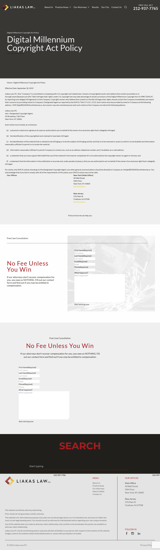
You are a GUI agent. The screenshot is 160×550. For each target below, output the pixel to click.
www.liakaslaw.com (20, 96)
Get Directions (79, 186)
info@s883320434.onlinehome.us (136, 169)
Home (9, 82)
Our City (105, 7)
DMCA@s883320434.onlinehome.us (27, 105)
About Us (48, 7)
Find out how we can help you (80, 215)
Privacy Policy (146, 545)
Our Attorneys (80, 7)
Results (95, 7)
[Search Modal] (125, 7)
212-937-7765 (145, 8)
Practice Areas (61, 7)
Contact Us (116, 7)
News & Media (98, 491)
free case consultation (15, 53)
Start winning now (81, 304)
